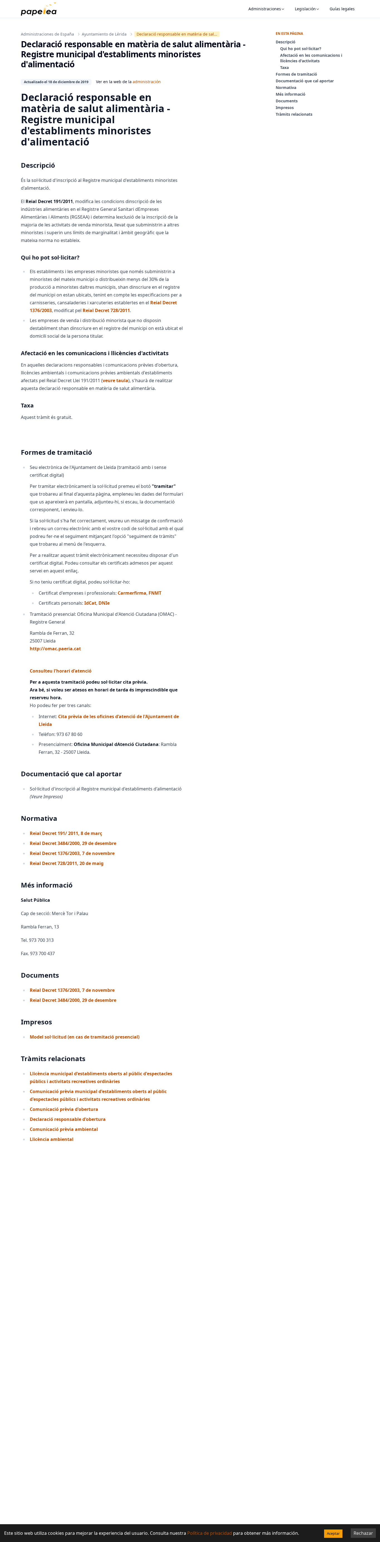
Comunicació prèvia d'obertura (64, 1109)
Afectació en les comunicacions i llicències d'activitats (311, 58)
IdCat (90, 603)
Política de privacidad (209, 1533)
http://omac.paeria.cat (55, 649)
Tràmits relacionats (294, 114)
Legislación (305, 8)
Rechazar (363, 1533)
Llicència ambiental (51, 1139)
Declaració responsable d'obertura (68, 1119)
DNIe (104, 603)
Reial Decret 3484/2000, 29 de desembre (73, 843)
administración (147, 81)
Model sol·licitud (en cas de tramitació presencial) (84, 1037)
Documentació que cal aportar (305, 80)
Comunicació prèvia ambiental (64, 1129)
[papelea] (41, 9)
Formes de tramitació (296, 74)
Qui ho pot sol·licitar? (300, 48)
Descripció (285, 42)
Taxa (284, 67)
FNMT (155, 593)
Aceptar (333, 1533)
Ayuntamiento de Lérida (104, 34)
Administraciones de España (47, 34)
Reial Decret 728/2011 (106, 310)
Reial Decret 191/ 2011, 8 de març (66, 833)
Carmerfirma (132, 593)
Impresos (285, 107)
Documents (287, 100)
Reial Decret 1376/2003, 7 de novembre (72, 853)
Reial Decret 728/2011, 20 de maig (66, 863)
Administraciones (264, 8)
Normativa (286, 87)
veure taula (115, 380)
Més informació (290, 94)
